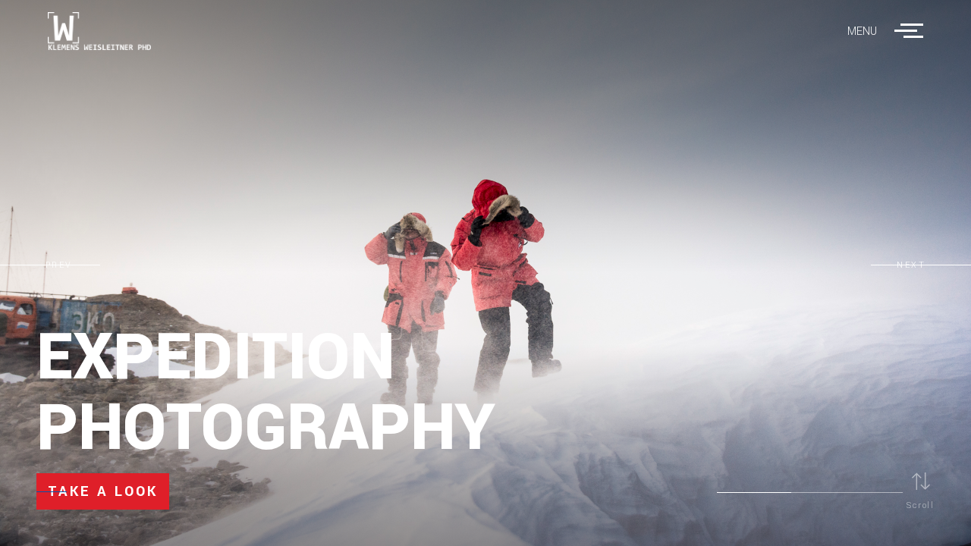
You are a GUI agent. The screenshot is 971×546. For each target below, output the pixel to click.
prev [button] (59, 265)
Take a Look (103, 491)
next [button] (911, 265)
